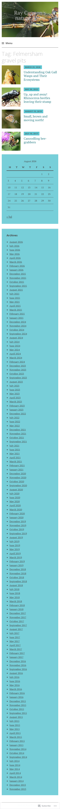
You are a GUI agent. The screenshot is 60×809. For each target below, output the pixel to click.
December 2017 (17, 613)
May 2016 (14, 685)
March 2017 (15, 649)
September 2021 (18, 441)
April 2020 (15, 505)
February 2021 (17, 465)
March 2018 (15, 601)
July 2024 (14, 341)
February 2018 (17, 605)
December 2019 (17, 521)
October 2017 (16, 621)
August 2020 (16, 489)
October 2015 (16, 709)
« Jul (9, 217)
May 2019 (14, 549)
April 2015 (15, 733)
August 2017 (16, 629)
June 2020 (14, 497)
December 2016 (17, 661)
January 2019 (16, 565)
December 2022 (17, 413)
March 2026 (15, 261)
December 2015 (17, 701)
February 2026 (17, 265)
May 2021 (14, 453)
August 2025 (16, 289)
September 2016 (18, 669)
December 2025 (17, 273)
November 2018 (17, 573)
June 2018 (14, 593)
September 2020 (18, 485)
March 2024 (15, 357)
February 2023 (17, 405)
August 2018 (16, 585)
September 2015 (18, 713)
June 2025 (14, 297)
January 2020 (16, 517)
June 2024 (14, 345)
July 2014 (14, 761)
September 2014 (18, 757)
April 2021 (15, 457)
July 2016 (14, 677)
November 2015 (17, 705)
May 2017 (14, 641)
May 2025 (14, 301)
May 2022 (14, 425)
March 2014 (15, 777)
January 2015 (16, 745)
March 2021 (15, 461)
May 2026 (14, 254)
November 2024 (17, 325)
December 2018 (17, 569)
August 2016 (16, 673)
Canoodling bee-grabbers (35, 140)
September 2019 (18, 533)
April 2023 (15, 397)
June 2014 (14, 765)
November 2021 (17, 433)
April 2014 (15, 773)
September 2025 (18, 285)
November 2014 (17, 749)
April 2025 (15, 305)
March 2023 (15, 401)
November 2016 (17, 665)
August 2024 (16, 337)
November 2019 (17, 525)
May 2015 (14, 729)
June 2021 (14, 449)
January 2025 (16, 317)
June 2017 (14, 637)
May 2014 (14, 769)
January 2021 (16, 469)
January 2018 (16, 609)
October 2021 (16, 437)
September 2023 (18, 377)
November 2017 (17, 617)
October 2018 (16, 577)
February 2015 (17, 741)
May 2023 (14, 393)
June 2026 (14, 249)
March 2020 (15, 509)
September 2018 (18, 581)
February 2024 (17, 361)
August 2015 (16, 717)
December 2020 (17, 473)
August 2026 (16, 242)
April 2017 (15, 645)
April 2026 (15, 258)
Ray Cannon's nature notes (30, 15)
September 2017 (18, 625)
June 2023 (14, 389)
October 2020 (16, 481)
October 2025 (16, 281)
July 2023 (14, 385)
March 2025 (15, 309)
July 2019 (14, 541)
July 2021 (14, 445)
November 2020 (17, 477)
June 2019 (14, 545)
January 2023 (16, 409)
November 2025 (17, 278)
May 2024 (14, 349)
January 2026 (16, 269)
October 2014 (16, 753)
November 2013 (17, 789)
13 (29, 187)
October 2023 (16, 373)
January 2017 (16, 657)
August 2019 (16, 537)
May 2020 (14, 501)
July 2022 (14, 417)
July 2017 (14, 633)
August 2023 (16, 381)
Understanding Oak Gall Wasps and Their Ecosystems (40, 76)
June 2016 (14, 681)
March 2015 (15, 737)
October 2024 (16, 329)
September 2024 (18, 333)
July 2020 (14, 493)
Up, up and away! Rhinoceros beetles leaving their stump (37, 98)
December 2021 (17, 429)
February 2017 (17, 653)
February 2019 (17, 561)
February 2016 (17, 693)
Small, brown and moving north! (35, 118)
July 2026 (14, 245)
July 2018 (14, 589)
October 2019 (16, 529)
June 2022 (14, 421)
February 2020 (17, 513)
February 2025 (17, 313)
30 (49, 200)
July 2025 (14, 293)
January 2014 (16, 781)
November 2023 (17, 369)
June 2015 (14, 725)
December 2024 (17, 321)
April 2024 (15, 353)
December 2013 (17, 785)
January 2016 (16, 697)
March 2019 (15, 557)
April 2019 (15, 553)
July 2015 (14, 721)
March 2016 (15, 689)
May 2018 (14, 597)
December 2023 (17, 365)
